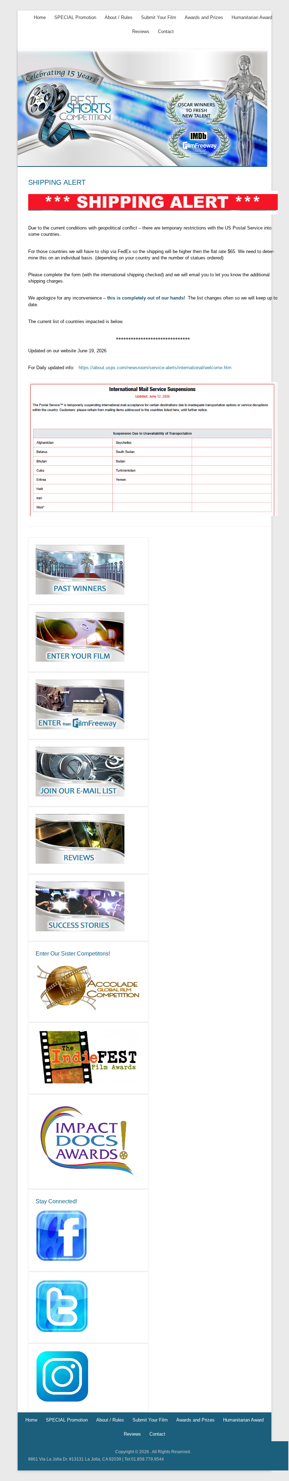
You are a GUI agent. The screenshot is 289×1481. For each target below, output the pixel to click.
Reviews (140, 31)
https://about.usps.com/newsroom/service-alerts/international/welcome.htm (154, 367)
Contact (166, 31)
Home (40, 17)
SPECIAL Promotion (75, 17)
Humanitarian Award (252, 17)
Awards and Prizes (204, 17)
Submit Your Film (158, 17)
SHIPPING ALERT (57, 182)
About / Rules (119, 17)
